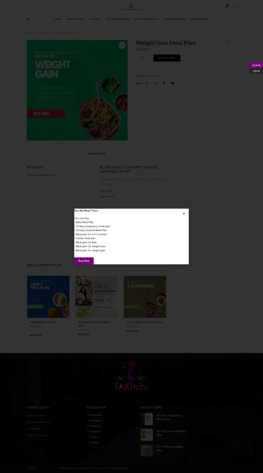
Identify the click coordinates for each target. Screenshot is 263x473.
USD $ (255, 70)
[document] (131, 236)
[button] (183, 213)
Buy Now (84, 260)
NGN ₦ (255, 64)
